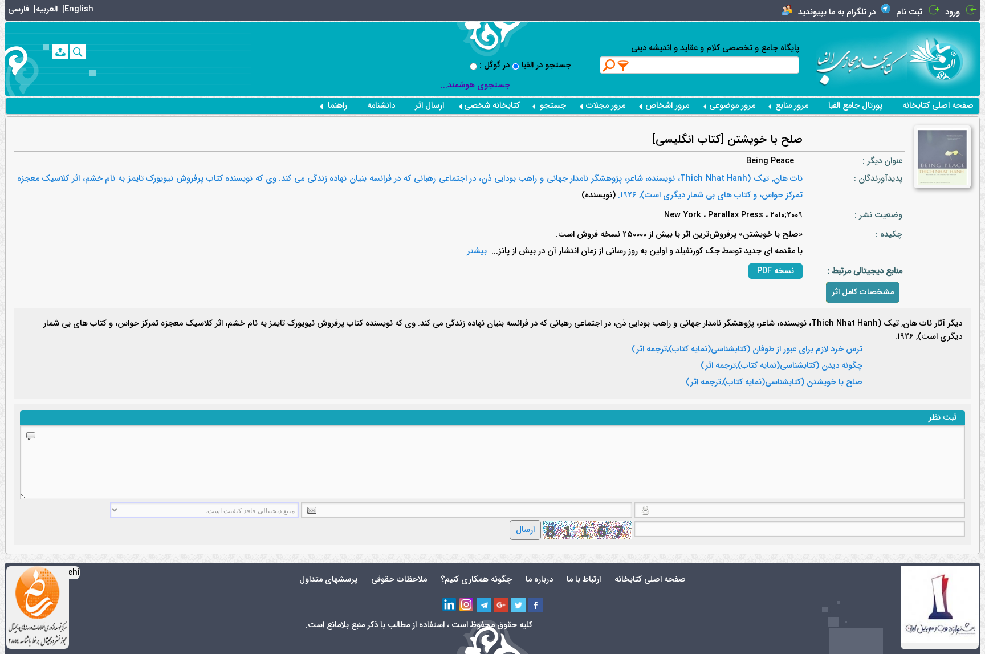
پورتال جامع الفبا (855, 105)
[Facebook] (535, 605)
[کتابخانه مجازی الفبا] (943, 58)
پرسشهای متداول (328, 579)
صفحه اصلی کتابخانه (938, 105)
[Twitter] (518, 605)
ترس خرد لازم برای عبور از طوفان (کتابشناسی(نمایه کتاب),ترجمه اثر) (747, 349)
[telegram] (484, 605)
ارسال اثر (429, 105)
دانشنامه (381, 105)
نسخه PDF (775, 271)
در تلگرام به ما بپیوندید (837, 12)
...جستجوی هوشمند (475, 85)
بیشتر (477, 251)
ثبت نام (909, 12)
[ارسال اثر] (60, 51)
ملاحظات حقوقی (399, 579)
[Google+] (501, 605)
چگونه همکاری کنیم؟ (476, 579)
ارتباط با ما (584, 579)
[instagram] (466, 605)
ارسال (525, 530)
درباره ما (539, 579)
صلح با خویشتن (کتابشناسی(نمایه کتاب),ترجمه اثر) (774, 382)
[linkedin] (449, 605)
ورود (952, 12)
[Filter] (623, 65)
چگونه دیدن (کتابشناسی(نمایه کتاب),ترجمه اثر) (781, 366)
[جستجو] (78, 51)
